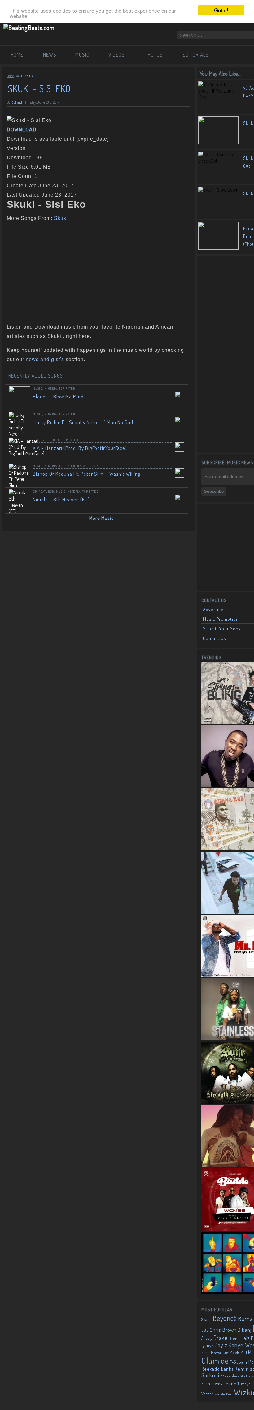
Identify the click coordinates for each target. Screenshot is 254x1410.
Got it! (221, 10)
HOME (17, 54)
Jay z (221, 1345)
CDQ (205, 1330)
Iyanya (207, 1345)
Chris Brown (223, 1329)
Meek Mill (238, 1352)
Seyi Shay (231, 1376)
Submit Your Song (222, 629)
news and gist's (45, 359)
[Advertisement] (96, 271)
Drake (220, 1337)
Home (10, 76)
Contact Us (214, 638)
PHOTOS (154, 54)
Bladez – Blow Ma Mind (58, 396)
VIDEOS (116, 54)
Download (22, 130)
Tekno (230, 1383)
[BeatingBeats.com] (29, 28)
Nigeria (50, 388)
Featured (41, 440)
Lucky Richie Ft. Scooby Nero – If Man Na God (83, 422)
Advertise (213, 609)
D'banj (245, 1329)
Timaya (244, 1383)
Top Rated (67, 388)
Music (37, 388)
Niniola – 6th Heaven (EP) (61, 499)
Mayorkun (220, 1352)
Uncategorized (90, 466)
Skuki (61, 218)
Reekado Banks (217, 1369)
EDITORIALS (196, 54)
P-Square (238, 1362)
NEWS (49, 54)
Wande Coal (224, 1394)
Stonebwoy (212, 1383)
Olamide (215, 1360)
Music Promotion (221, 619)
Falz (246, 1338)
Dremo (235, 1338)
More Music (101, 518)
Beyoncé (225, 1318)
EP (35, 491)
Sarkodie (211, 1375)
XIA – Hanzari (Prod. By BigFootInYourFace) (80, 448)
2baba (206, 1319)
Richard (16, 102)
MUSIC (82, 54)
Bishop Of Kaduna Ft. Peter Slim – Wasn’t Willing (87, 473)
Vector (207, 1393)
